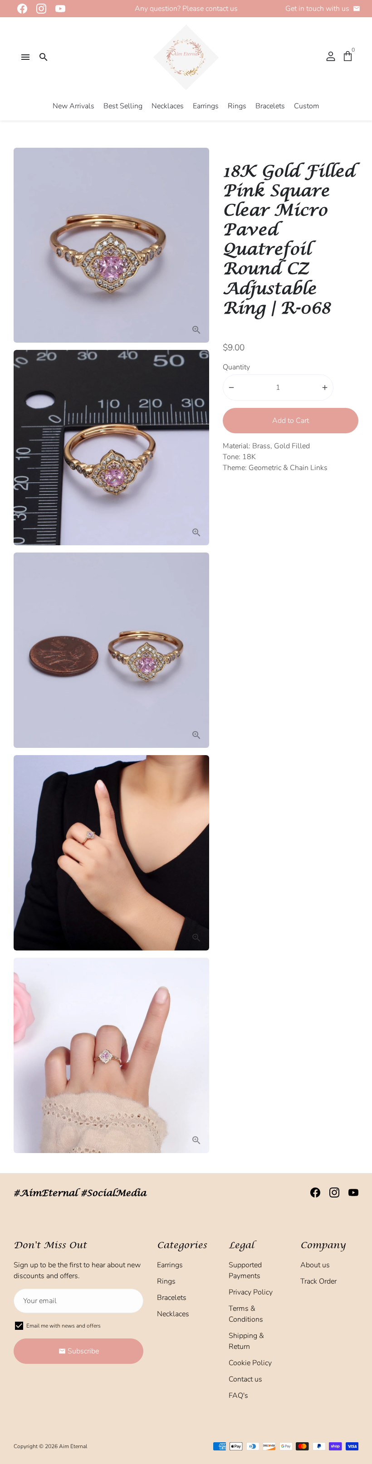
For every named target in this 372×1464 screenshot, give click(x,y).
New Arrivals (73, 106)
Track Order (318, 1281)
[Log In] (331, 57)
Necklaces (168, 106)
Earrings (206, 106)
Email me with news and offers (63, 1325)
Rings (237, 106)
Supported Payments (245, 1270)
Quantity (236, 367)
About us (315, 1265)
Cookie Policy (250, 1363)
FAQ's (238, 1396)
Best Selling (122, 106)
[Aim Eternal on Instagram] (38, 9)
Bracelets (270, 106)
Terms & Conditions (246, 1314)
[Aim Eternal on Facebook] (19, 9)
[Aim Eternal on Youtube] (57, 9)
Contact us (245, 1379)
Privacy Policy (251, 1292)
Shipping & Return (246, 1341)
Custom (306, 106)
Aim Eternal (73, 1446)
